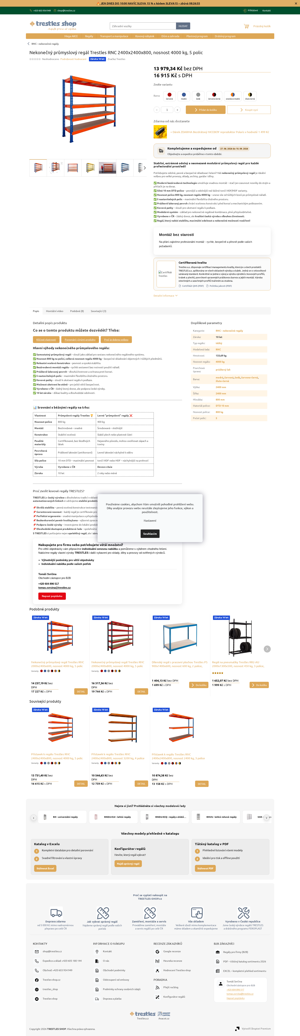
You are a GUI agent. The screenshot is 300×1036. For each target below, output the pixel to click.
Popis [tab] (36, 311)
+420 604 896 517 (235, 989)
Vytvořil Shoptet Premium (256, 1028)
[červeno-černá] (52, 671)
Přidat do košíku (208, 109)
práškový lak (223, 369)
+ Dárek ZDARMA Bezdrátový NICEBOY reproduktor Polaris (219, 132)
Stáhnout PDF (205, 868)
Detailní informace (164, 295)
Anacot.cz (163, 1018)
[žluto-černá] (59, 671)
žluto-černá (222, 380)
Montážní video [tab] (54, 311)
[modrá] (45, 671)
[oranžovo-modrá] (55, 671)
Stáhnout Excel (45, 868)
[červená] (41, 671)
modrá (219, 377)
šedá (237, 377)
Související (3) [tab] (98, 311)
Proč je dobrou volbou (116, 339)
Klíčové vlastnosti (46, 339)
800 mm (220, 399)
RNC (218, 349)
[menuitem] (71, 36)
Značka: (116, 58)
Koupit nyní (251, 109)
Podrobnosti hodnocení (73, 58)
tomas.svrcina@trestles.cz (240, 993)
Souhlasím (150, 533)
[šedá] (48, 671)
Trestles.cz (143, 1018)
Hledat (183, 26)
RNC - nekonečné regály (45, 43)
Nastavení (150, 520)
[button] (169, 96)
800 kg (219, 411)
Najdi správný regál (128, 863)
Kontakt (267, 10)
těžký (219, 343)
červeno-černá (249, 377)
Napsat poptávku (52, 596)
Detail (81, 691)
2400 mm (221, 387)
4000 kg (220, 361)
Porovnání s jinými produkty (80, 339)
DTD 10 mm (222, 405)
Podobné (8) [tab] (77, 311)
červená (229, 377)
